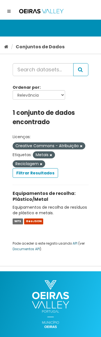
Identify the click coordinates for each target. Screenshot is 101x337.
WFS (17, 221)
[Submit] (80, 69)
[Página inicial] (6, 47)
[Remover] (81, 146)
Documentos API (26, 249)
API (75, 243)
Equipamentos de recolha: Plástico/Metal (44, 196)
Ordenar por (26, 87)
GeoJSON (34, 221)
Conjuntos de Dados (40, 47)
